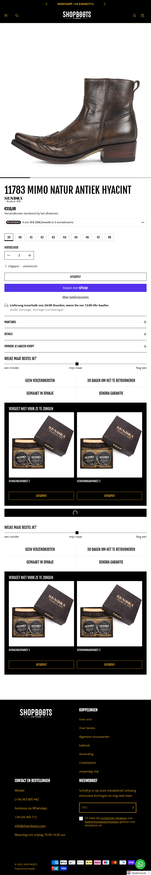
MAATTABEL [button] (10, 322)
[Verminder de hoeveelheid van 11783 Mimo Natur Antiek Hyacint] (9, 255)
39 (8, 237)
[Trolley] (142, 15)
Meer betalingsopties (75, 297)
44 (64, 237)
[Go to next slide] (104, 4)
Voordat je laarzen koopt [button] (19, 346)
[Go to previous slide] (46, 4)
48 (109, 237)
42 (42, 237)
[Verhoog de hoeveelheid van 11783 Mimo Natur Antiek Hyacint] (30, 255)
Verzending (86, 754)
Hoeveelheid (11, 247)
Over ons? (85, 719)
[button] (139, 873)
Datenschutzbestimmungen (102, 822)
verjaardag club (89, 771)
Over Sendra (87, 728)
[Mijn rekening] (134, 15)
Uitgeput (75, 277)
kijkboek (84, 745)
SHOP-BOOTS (30, 864)
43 (53, 237)
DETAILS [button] (8, 334)
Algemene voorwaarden (94, 737)
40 (20, 237)
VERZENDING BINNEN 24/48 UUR (75, 4)
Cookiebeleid (87, 763)
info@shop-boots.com (30, 826)
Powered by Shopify (25, 868)
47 (98, 237)
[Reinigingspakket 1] (41, 445)
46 (87, 237)
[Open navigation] (8, 15)
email (85, 807)
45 (76, 237)
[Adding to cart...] (75, 513)
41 (31, 237)
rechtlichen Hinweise (114, 818)
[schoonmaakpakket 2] (109, 445)
